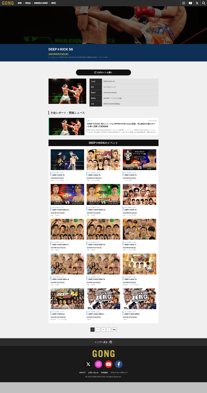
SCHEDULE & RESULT (41, 3)
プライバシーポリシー (119, 372)
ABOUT (82, 372)
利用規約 (104, 372)
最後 (114, 329)
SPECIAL (28, 3)
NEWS (20, 3)
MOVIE (53, 3)
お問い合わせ (93, 372)
